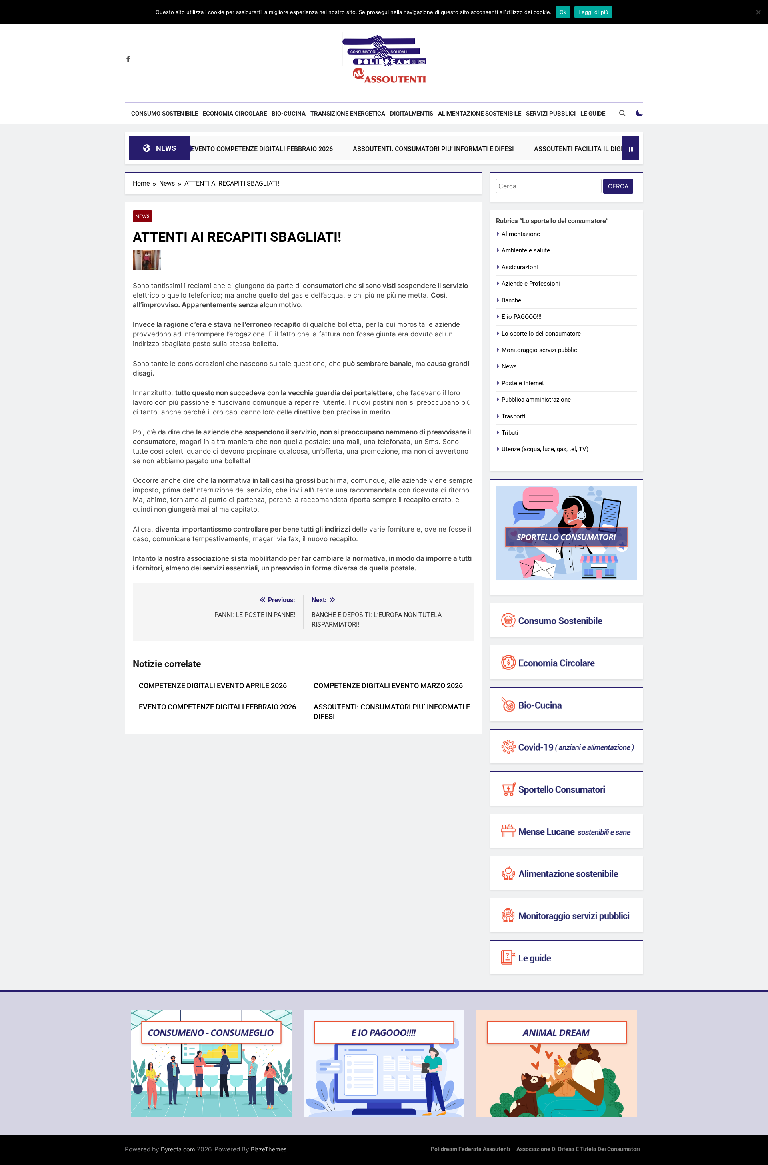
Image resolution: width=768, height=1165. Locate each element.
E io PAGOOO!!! (522, 316)
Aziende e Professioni (531, 283)
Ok (563, 12)
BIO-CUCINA (289, 113)
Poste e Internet (523, 383)
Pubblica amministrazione (536, 399)
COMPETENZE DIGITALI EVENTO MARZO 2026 (388, 686)
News (143, 216)
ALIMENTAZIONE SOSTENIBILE (479, 113)
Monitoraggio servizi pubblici (540, 350)
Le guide (592, 113)
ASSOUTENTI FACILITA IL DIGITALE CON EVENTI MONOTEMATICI (597, 149)
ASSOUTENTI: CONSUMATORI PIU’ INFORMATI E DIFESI (401, 149)
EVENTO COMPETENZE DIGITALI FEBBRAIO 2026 (229, 149)
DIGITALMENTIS (411, 113)
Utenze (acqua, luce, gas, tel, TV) (545, 449)
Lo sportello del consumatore (541, 333)
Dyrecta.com (178, 1149)
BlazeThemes (269, 1149)
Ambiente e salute (526, 250)
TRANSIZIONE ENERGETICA (347, 113)
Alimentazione (521, 234)
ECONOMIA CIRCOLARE (235, 113)
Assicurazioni (520, 267)
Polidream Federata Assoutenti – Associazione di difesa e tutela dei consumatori (535, 1149)
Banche (511, 300)
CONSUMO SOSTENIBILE (164, 113)
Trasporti (514, 416)
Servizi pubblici (551, 113)
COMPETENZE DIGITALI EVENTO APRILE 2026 (213, 686)
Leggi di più (593, 12)
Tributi (510, 432)
